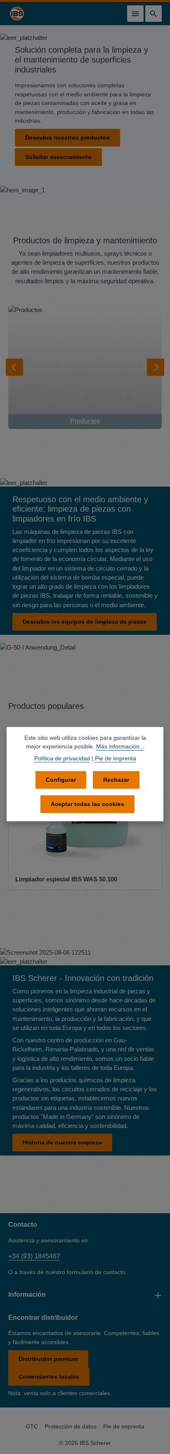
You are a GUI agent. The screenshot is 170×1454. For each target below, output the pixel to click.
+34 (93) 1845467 (34, 1256)
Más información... (120, 746)
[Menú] (135, 13)
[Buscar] (153, 13)
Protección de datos (71, 1426)
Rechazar (116, 779)
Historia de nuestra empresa (62, 1142)
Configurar (61, 779)
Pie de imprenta (123, 1426)
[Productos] (85, 367)
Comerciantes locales (49, 1376)
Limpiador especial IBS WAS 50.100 (66, 879)
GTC (32, 1426)
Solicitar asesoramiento (58, 157)
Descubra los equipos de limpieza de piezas (84, 621)
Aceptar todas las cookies (87, 804)
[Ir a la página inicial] (17, 13)
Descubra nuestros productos (67, 137)
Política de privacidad (62, 758)
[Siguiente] (155, 367)
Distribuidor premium (48, 1359)
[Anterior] (14, 367)
